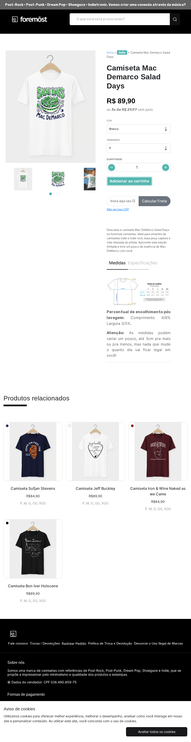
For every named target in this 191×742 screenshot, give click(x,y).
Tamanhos (113, 139)
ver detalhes (33, 451)
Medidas (117, 262)
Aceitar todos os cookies (156, 732)
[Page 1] (50, 193)
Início (110, 52)
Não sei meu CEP (118, 209)
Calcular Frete (154, 201)
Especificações (138, 262)
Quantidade (114, 159)
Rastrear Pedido (74, 643)
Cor (109, 120)
